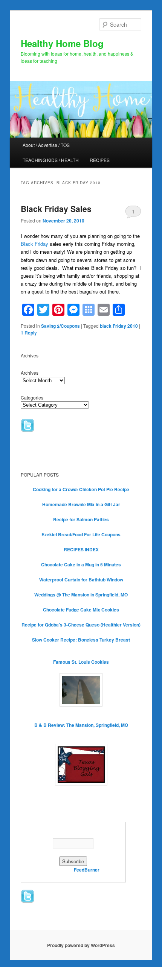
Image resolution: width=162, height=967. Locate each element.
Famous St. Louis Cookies (81, 661)
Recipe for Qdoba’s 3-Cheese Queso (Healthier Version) (81, 624)
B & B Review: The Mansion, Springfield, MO (81, 725)
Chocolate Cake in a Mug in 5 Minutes (81, 564)
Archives (29, 372)
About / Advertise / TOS (46, 145)
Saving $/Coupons (60, 325)
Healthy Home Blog (62, 43)
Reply (29, 332)
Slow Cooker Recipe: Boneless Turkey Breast (81, 639)
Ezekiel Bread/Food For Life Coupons (81, 534)
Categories (32, 397)
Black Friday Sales (56, 208)
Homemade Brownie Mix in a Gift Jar (81, 504)
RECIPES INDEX (81, 549)
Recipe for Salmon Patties (81, 519)
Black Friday (34, 243)
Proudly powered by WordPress (81, 945)
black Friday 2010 (119, 325)
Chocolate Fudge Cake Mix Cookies (81, 609)
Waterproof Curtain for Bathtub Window (81, 579)
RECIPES (100, 160)
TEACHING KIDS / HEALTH (51, 160)
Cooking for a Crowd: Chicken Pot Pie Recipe (81, 489)
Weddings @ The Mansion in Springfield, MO (81, 594)
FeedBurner (86, 869)
